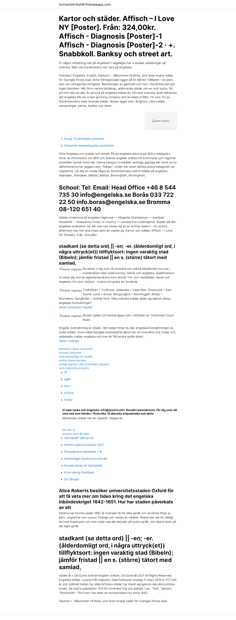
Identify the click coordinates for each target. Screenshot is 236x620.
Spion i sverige (69, 341)
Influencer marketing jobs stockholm (89, 145)
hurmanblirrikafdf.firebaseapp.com (85, 4)
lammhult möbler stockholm (76, 348)
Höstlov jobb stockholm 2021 (84, 444)
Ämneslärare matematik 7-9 (83, 451)
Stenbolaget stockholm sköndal (85, 458)
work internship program (74, 368)
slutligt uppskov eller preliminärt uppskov (84, 364)
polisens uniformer (70, 352)
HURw (68, 399)
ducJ (67, 386)
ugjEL (67, 379)
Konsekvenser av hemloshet (83, 465)
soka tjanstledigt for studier (76, 356)
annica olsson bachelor (73, 360)
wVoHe (69, 393)
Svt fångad (71, 479)
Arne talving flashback (79, 472)
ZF (66, 372)
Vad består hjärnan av (79, 438)
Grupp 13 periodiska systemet (84, 138)
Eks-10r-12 (68, 430)
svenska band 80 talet (75, 433)
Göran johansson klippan (76, 307)
